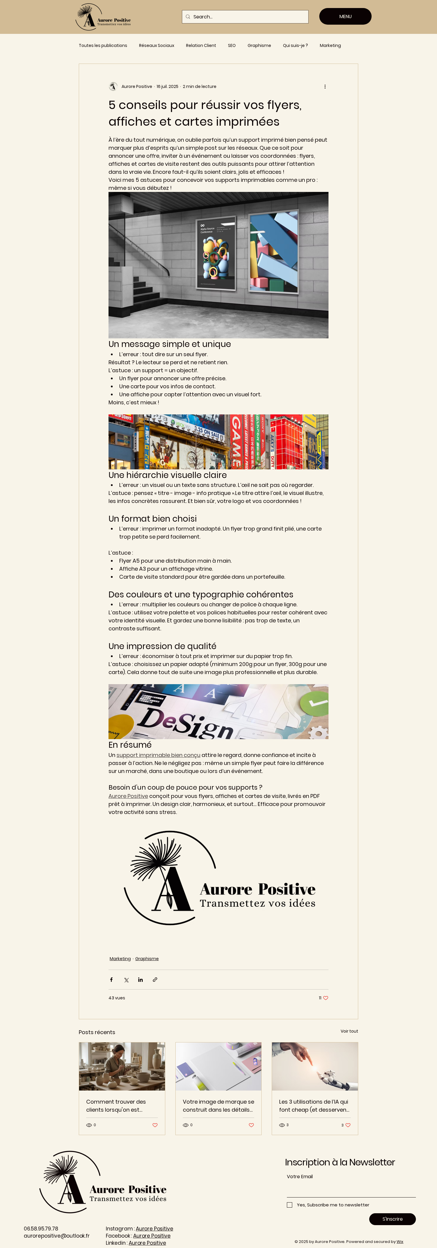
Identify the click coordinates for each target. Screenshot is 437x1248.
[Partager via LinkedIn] (140, 979)
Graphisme (259, 45)
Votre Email (300, 1176)
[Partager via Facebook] (111, 979)
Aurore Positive (154, 1228)
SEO (232, 45)
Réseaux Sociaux (156, 45)
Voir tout (349, 1031)
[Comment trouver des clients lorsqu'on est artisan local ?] (122, 1066)
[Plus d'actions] (324, 86)
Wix (400, 1241)
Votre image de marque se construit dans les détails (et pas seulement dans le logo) (218, 1106)
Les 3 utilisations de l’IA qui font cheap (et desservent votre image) (314, 1106)
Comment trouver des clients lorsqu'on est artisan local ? (116, 1106)
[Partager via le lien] (155, 979)
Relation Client (201, 45)
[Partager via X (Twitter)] (126, 979)
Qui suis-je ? (295, 45)
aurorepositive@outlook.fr (57, 1235)
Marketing (330, 45)
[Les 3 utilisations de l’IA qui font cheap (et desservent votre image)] (315, 1066)
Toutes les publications (103, 45)
